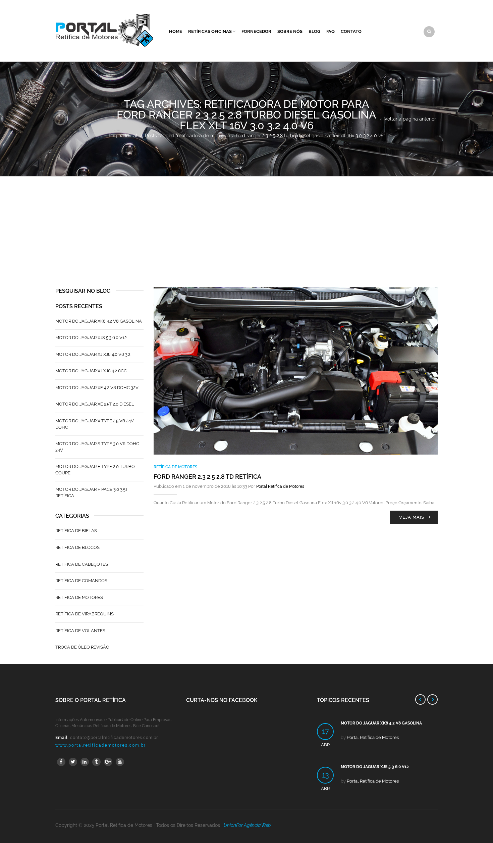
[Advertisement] (246, 227)
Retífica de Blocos (77, 547)
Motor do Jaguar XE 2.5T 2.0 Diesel (94, 404)
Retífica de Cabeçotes (81, 564)
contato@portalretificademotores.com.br (114, 737)
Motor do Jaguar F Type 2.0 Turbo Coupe (95, 469)
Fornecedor (256, 31)
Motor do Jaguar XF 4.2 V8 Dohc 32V (97, 387)
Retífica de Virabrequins (84, 613)
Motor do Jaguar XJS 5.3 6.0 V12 (91, 337)
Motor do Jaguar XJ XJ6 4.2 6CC (91, 370)
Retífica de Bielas (76, 530)
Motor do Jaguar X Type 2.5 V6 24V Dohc (94, 424)
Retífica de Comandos (81, 580)
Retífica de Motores (175, 467)
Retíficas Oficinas (210, 31)
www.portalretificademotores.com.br (100, 745)
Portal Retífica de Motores (280, 486)
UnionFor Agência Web (247, 825)
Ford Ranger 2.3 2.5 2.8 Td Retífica (207, 476)
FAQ (330, 31)
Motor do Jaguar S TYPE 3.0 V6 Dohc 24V (97, 447)
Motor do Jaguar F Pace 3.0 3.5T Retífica (91, 492)
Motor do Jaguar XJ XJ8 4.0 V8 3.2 (92, 354)
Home (175, 31)
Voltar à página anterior (410, 119)
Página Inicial (123, 135)
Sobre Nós (290, 31)
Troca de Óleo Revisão (82, 647)
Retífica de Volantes (80, 630)
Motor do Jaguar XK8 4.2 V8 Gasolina (98, 321)
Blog (314, 31)
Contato (351, 31)
